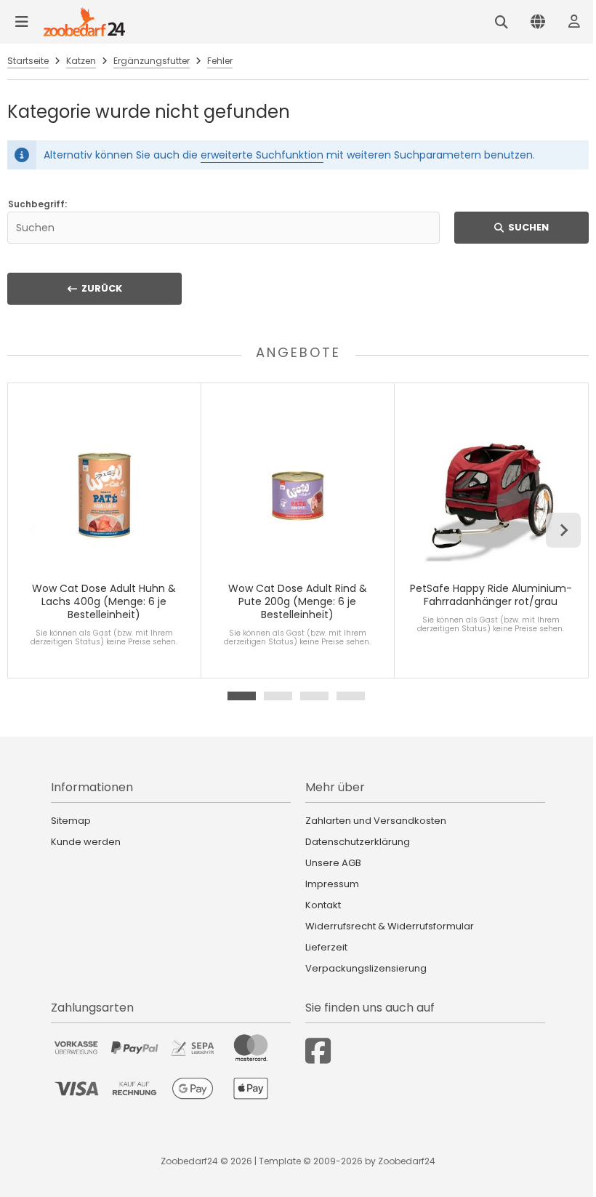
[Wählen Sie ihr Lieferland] (537, 21)
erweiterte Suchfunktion (262, 155)
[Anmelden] (574, 21)
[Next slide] (563, 530)
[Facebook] (318, 1051)
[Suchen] (501, 21)
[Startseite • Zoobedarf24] (84, 21)
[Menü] (21, 21)
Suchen (521, 227)
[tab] (241, 696)
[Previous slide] (32, 530)
